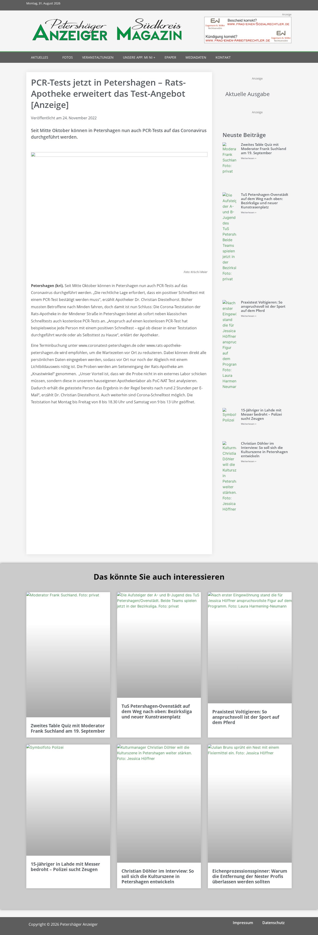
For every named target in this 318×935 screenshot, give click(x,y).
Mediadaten (196, 57)
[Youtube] (276, 5)
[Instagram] (265, 5)
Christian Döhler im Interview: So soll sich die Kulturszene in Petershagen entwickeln (264, 449)
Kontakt (223, 57)
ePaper (170, 57)
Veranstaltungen (98, 57)
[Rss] (286, 5)
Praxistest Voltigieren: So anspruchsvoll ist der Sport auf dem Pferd (263, 306)
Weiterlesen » (248, 158)
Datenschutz (273, 922)
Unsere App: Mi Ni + (139, 57)
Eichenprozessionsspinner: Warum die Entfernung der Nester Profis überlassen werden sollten (249, 876)
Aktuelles (39, 57)
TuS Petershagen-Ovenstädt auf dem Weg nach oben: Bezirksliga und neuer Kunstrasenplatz (264, 200)
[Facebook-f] (255, 5)
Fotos (67, 57)
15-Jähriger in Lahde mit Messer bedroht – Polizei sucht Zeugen (261, 414)
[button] (278, 57)
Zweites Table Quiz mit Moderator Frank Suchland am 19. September (263, 148)
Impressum (243, 922)
